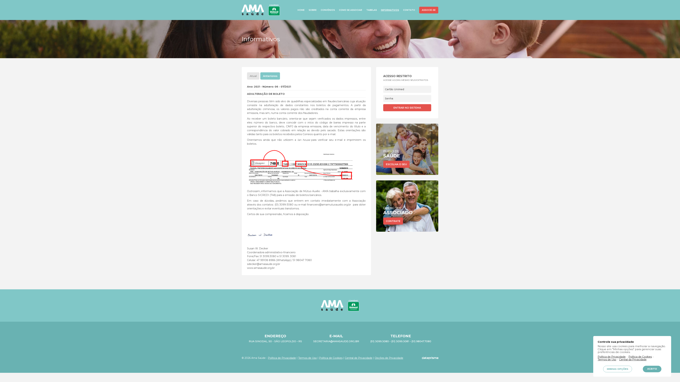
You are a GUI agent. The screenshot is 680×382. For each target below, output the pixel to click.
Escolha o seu (396, 164)
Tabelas (371, 10)
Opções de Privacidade (389, 358)
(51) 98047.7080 (421, 341)
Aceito (652, 368)
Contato (409, 10)
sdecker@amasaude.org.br (263, 264)
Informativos (390, 10)
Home (301, 10)
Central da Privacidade (633, 359)
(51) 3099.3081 (400, 341)
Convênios (328, 10)
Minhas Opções (617, 368)
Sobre (313, 10)
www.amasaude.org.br (261, 268)
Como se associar (350, 10)
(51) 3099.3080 (379, 341)
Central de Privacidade (358, 358)
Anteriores (270, 76)
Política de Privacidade (282, 358)
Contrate (393, 221)
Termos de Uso (307, 358)
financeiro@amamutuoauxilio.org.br (329, 204)
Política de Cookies (330, 358)
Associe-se (429, 10)
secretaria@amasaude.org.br (336, 341)
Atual (253, 76)
